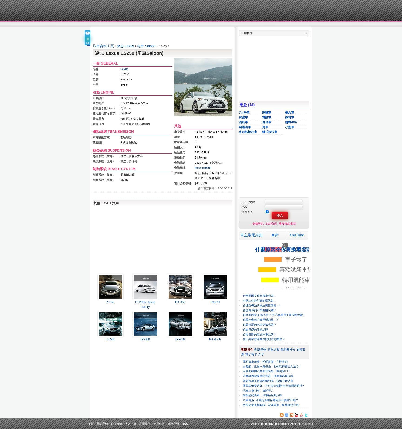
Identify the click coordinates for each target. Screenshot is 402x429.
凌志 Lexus (126, 46)
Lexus (124, 69)
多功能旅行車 (248, 132)
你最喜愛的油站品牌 (255, 329)
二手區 (286, 24)
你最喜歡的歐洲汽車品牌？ (259, 334)
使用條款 (159, 423)
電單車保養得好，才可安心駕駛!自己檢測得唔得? (273, 385)
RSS (185, 423)
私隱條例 (145, 423)
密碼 (244, 206)
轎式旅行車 (269, 132)
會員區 (305, 24)
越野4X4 (291, 122)
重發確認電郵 (287, 223)
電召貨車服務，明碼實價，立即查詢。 (266, 361)
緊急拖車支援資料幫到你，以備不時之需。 (269, 381)
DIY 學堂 (156, 24)
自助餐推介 (287, 349)
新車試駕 (119, 24)
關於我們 (102, 423)
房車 (265, 127)
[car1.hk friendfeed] (286, 415)
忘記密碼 (271, 223)
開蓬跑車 (245, 127)
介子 (261, 354)
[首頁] (114, 10)
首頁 (91, 423)
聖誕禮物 (260, 349)
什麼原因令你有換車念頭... (259, 295)
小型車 (289, 127)
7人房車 (244, 112)
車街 (230, 24)
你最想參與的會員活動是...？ (260, 320)
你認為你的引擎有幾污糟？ (259, 310)
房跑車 (243, 117)
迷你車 (266, 122)
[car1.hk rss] (282, 415)
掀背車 (289, 117)
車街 (275, 235)
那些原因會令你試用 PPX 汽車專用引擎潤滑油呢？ (274, 315)
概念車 (289, 112)
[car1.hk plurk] (291, 415)
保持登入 (247, 211)
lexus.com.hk (203, 167)
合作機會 (116, 423)
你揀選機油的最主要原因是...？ (262, 305)
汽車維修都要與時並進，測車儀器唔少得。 (269, 376)
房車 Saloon (146, 46)
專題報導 (138, 24)
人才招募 (130, 423)
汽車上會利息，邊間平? (257, 390)
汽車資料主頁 (103, 46)
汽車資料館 (265, 24)
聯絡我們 (173, 423)
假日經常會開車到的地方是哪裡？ (264, 339)
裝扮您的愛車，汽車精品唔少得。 (264, 395)
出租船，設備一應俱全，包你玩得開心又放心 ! (271, 366)
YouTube (296, 235)
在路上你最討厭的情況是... (259, 300)
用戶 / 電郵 (248, 202)
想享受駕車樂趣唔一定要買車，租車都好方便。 (272, 405)
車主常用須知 (251, 235)
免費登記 (258, 223)
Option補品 (177, 24)
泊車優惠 (198, 24)
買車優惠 (216, 24)
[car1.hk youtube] (296, 415)
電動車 (266, 117)
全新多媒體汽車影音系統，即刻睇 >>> (266, 371)
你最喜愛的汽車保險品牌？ (259, 324)
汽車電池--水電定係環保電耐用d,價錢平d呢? (270, 400)
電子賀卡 (251, 354)
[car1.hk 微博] (301, 415)
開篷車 (266, 112)
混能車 (243, 122)
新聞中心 (98, 24)
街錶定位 (245, 24)
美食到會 (273, 349)
